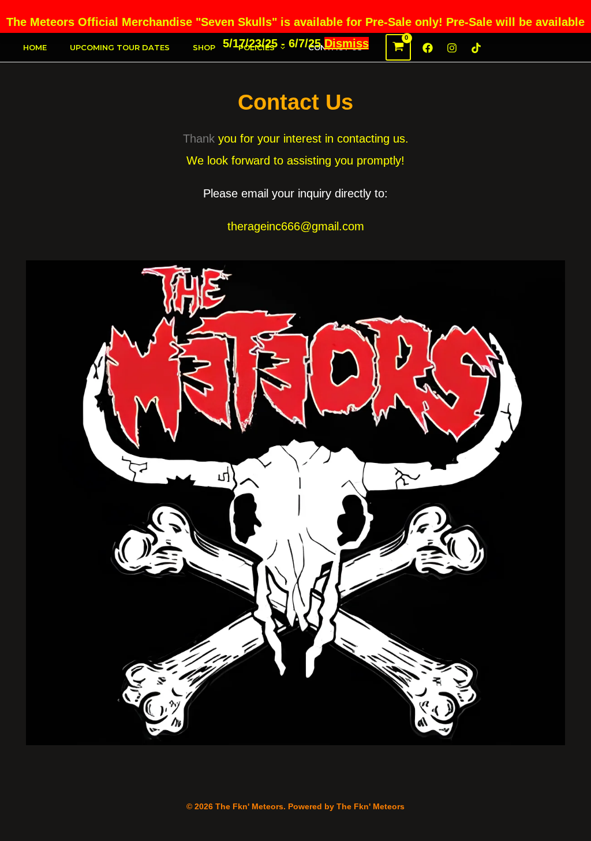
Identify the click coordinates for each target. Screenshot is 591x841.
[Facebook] (427, 48)
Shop (204, 47)
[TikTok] (476, 48)
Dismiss (346, 43)
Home (35, 47)
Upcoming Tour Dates (120, 47)
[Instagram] (452, 48)
